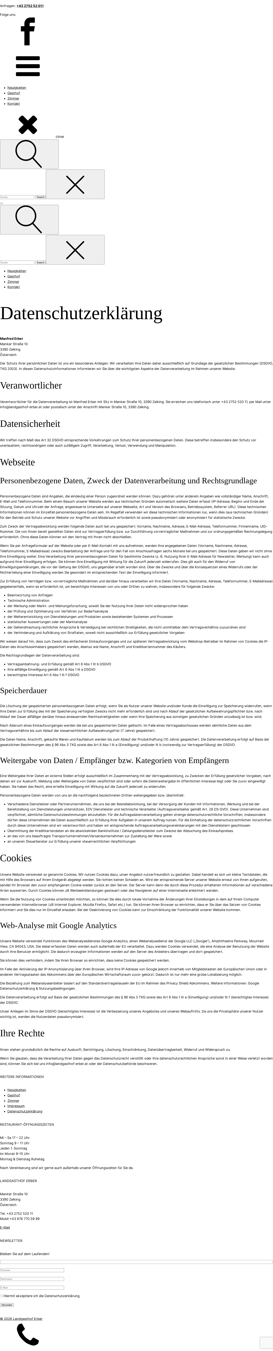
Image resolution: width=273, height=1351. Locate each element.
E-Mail (5, 1227)
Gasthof (13, 93)
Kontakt (13, 104)
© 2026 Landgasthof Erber (21, 1319)
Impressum (16, 1106)
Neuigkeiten (16, 88)
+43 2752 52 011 (30, 6)
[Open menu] (1, 203)
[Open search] (29, 154)
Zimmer (13, 98)
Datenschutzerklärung (24, 1111)
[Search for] (17, 197)
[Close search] (75, 184)
